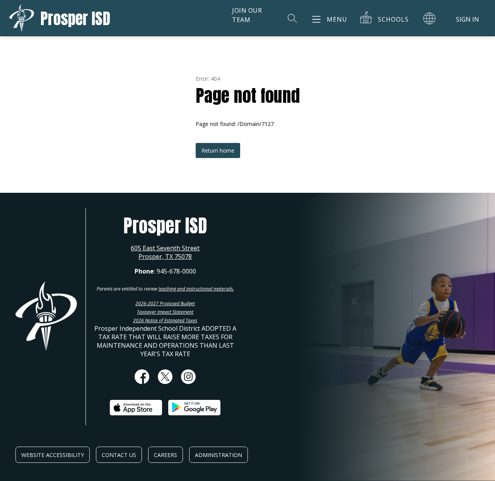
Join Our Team (247, 15)
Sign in (467, 19)
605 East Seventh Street (165, 248)
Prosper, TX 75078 (165, 256)
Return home (217, 150)
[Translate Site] (429, 18)
